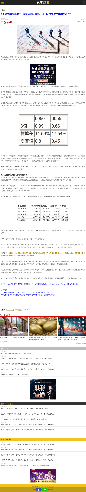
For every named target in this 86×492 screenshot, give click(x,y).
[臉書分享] (39, 489)
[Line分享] (45, 489)
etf (23, 310)
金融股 (12, 310)
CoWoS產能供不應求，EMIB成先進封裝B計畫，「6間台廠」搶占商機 (72, 339)
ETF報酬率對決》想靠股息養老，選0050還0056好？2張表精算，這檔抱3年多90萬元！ (29, 295)
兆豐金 (20, 310)
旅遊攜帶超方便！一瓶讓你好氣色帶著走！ (13, 339)
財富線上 (6, 23)
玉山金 (8, 310)
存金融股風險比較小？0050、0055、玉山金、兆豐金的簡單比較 (57, 284)
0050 (16, 310)
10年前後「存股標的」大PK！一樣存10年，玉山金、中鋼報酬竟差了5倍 (25, 292)
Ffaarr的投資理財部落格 (15, 284)
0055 (26, 310)
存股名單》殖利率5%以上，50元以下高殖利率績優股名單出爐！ (43, 339)
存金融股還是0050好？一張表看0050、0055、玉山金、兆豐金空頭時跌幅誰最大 (36, 14)
